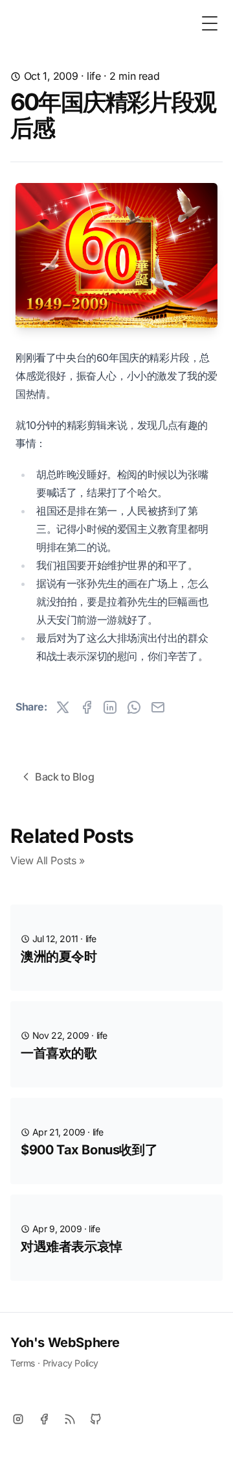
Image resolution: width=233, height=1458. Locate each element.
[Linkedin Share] (110, 707)
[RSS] (70, 1419)
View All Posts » (47, 860)
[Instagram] (18, 1419)
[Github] (96, 1419)
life (93, 75)
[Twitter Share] (63, 707)
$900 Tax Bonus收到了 (89, 1150)
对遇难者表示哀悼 (71, 1246)
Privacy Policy (70, 1362)
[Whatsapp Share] (134, 707)
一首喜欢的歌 (59, 1053)
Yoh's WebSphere (65, 1342)
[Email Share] (158, 707)
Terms (22, 1362)
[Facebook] (44, 1419)
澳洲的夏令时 (59, 956)
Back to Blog (64, 776)
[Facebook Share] (86, 707)
